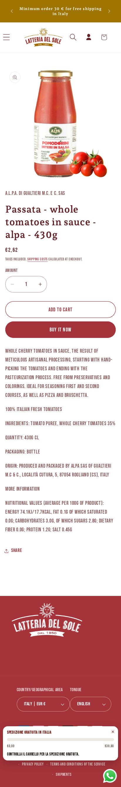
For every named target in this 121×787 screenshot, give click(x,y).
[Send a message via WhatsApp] (110, 776)
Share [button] (16, 550)
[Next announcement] (109, 11)
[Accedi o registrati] (88, 37)
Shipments (64, 774)
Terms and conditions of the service (77, 764)
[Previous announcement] (11, 11)
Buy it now (60, 330)
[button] (14, 37)
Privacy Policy (33, 764)
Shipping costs (37, 259)
